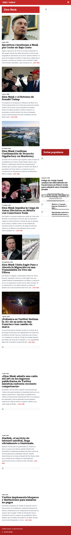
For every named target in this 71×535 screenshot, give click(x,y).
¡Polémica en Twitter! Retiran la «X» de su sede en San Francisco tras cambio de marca (20, 323)
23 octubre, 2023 (6, 148)
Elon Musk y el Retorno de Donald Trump (18, 98)
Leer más (36, 63)
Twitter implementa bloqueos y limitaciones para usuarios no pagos (20, 500)
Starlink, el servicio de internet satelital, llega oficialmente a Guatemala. (18, 441)
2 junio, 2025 (5, 42)
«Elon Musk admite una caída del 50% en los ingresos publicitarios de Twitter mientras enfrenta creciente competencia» (19, 381)
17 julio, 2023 (5, 373)
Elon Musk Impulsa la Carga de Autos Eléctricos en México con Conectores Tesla (20, 210)
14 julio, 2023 (5, 435)
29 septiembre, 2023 (7, 262)
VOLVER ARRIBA (8, 532)
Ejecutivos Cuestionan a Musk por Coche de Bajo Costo (20, 46)
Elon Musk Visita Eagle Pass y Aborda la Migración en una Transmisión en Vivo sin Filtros (20, 268)
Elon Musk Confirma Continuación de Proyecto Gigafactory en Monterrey (18, 154)
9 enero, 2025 (5, 94)
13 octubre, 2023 (6, 205)
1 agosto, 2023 (6, 316)
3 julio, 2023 (5, 494)
